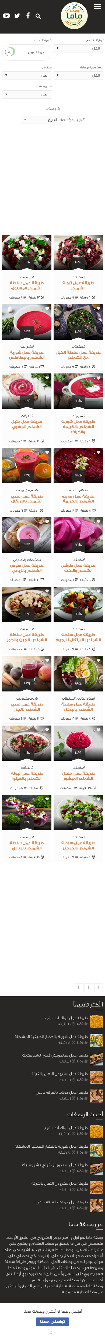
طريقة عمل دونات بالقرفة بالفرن (61, 1092)
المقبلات (27, 416)
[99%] (26, 336)
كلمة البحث (42, 40)
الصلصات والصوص (27, 560)
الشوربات (26, 347)
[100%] (78, 267)
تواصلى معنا (52, 1321)
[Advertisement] (52, 182)
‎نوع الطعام (94, 40)
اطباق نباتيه (85, 698)
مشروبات (22, 490)
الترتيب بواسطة (72, 120)
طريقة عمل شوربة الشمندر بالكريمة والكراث (78, 427)
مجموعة (45, 86)
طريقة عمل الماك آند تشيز (66, 1018)
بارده (34, 490)
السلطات (78, 277)
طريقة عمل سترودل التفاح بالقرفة (60, 1073)
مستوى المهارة (91, 67)
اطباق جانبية (78, 490)
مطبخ (46, 67)
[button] (97, 6)
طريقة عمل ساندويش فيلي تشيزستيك (55, 1055)
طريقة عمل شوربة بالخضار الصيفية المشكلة (51, 1036)
